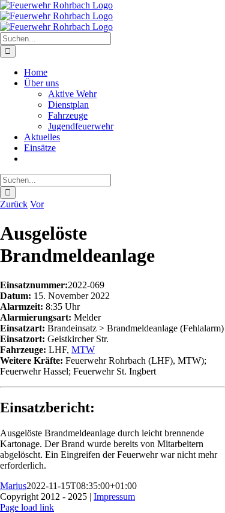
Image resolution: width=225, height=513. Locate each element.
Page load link (27, 507)
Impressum (114, 496)
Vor (37, 204)
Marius (13, 486)
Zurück (14, 204)
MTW (83, 350)
